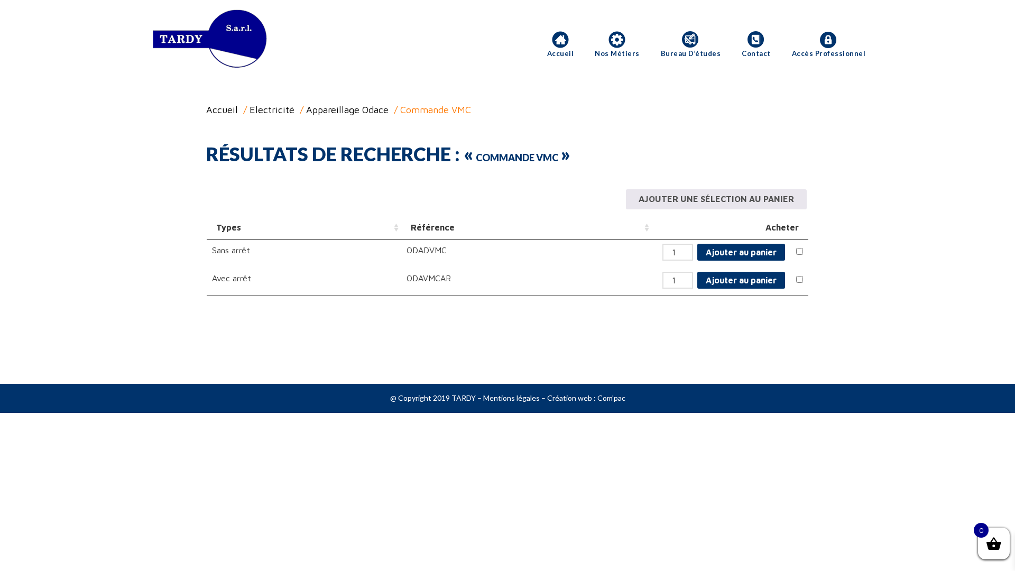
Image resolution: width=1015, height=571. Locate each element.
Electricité (272, 109)
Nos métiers (617, 53)
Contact (756, 53)
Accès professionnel (829, 53)
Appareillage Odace (347, 109)
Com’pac (611, 397)
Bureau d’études (691, 53)
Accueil (560, 53)
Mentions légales (511, 397)
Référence (433, 227)
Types (228, 227)
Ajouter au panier (741, 252)
